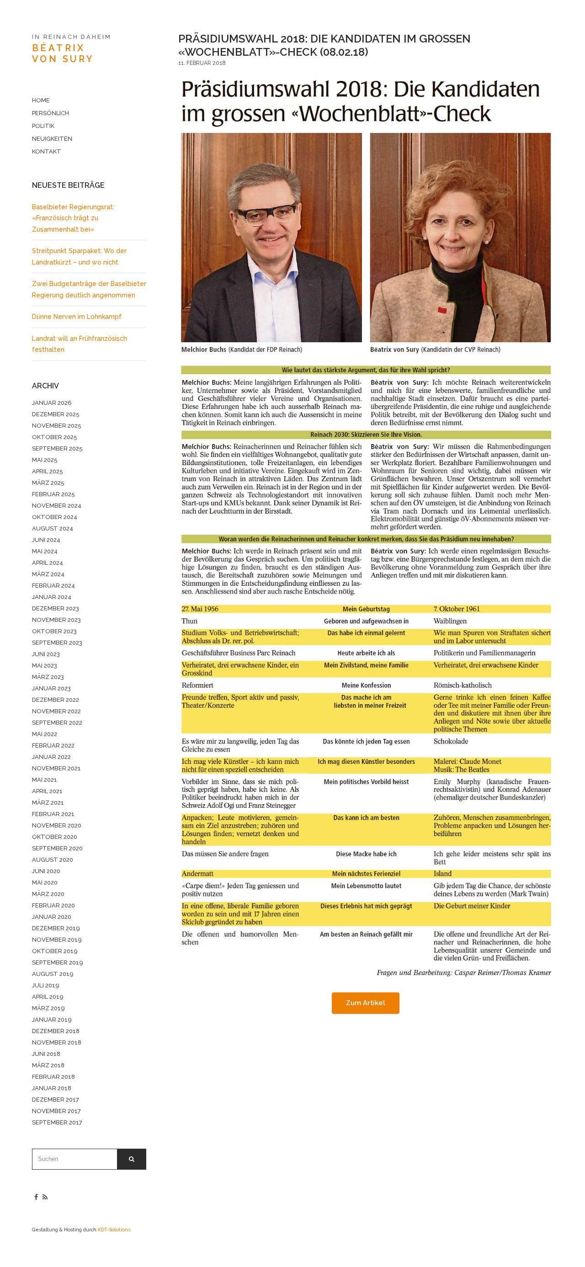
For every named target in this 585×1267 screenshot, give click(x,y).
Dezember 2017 (55, 1099)
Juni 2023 (46, 654)
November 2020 (56, 825)
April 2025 (47, 471)
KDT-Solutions (114, 1229)
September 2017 (57, 1122)
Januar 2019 (52, 1019)
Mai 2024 (45, 551)
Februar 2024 (53, 585)
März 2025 (48, 482)
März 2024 (48, 574)
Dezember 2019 (56, 928)
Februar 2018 (53, 1076)
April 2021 (47, 791)
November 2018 (56, 1042)
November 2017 (56, 1111)
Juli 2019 (45, 985)
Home (41, 100)
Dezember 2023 (55, 608)
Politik (43, 125)
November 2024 (56, 505)
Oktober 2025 (54, 437)
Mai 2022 (44, 734)
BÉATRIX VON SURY (63, 53)
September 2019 (57, 962)
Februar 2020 (53, 905)
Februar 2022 (53, 745)
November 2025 (56, 425)
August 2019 (53, 973)
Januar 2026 (52, 402)
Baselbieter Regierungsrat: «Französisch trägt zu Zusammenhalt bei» (73, 218)
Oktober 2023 (54, 631)
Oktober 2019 (55, 951)
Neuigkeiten (52, 138)
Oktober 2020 (54, 836)
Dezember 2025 (56, 414)
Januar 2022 (51, 756)
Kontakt (46, 151)
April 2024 (47, 562)
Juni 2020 (46, 871)
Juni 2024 (46, 539)
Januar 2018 (51, 1088)
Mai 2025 (45, 459)
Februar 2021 (53, 814)
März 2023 (48, 676)
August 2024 (52, 528)
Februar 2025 (53, 494)
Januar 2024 (51, 597)
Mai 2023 (44, 665)
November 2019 (57, 939)
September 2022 (57, 722)
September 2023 (57, 642)
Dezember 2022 (55, 699)
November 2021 (56, 768)
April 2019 (48, 996)
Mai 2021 (44, 779)
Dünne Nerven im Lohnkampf (77, 316)
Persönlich (50, 113)
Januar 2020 (51, 916)
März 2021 (48, 802)
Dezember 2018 (56, 1031)
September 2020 (57, 848)
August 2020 (52, 859)
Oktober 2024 (54, 517)
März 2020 (48, 894)
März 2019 (48, 1008)
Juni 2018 (46, 1053)
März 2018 (48, 1065)
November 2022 (56, 711)
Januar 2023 (51, 688)
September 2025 (57, 448)
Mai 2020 (45, 882)
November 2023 (56, 619)
